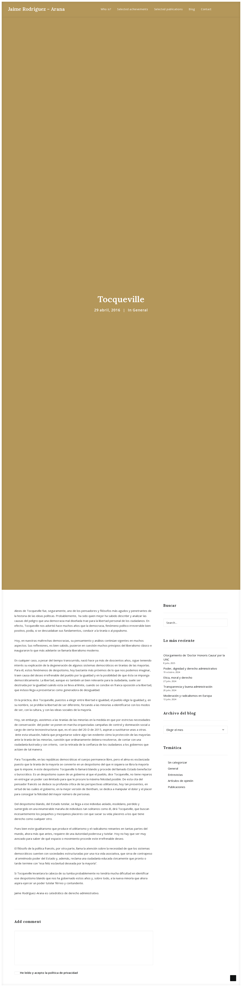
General (140, 310)
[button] (220, 9)
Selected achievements (132, 9)
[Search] (195, 623)
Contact (206, 9)
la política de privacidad (61, 973)
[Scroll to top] (233, 978)
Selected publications (168, 9)
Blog (192, 9)
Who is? (106, 9)
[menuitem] (106, 9)
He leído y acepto (49, 973)
